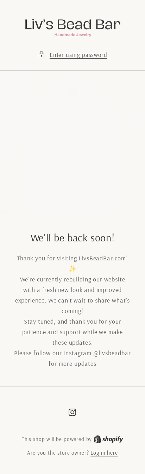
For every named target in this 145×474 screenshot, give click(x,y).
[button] (72, 55)
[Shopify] (108, 438)
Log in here (104, 452)
